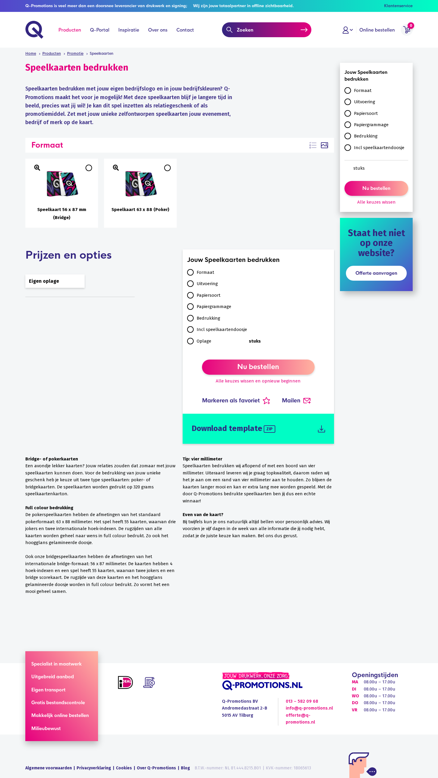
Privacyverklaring (94, 768)
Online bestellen (377, 30)
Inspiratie (128, 30)
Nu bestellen (258, 367)
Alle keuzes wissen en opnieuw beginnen (258, 381)
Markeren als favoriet (231, 400)
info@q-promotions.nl (309, 708)
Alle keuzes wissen (376, 202)
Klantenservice (398, 5)
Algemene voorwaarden (48, 768)
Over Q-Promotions (156, 768)
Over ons (157, 30)
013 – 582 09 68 (302, 701)
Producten (69, 30)
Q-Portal (99, 30)
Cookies (124, 768)
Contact (185, 30)
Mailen (291, 400)
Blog (185, 768)
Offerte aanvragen (376, 273)
